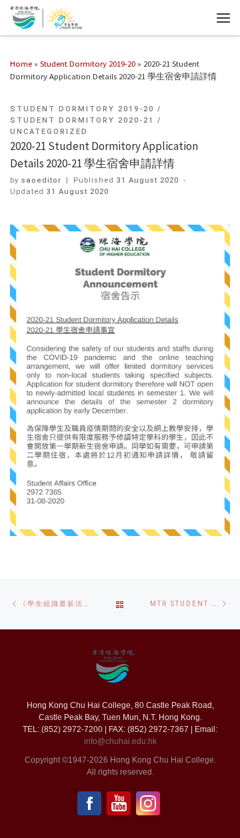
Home (21, 63)
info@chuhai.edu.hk (120, 741)
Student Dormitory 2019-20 (87, 63)
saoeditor (41, 180)
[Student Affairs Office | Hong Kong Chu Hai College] (62, 15)
